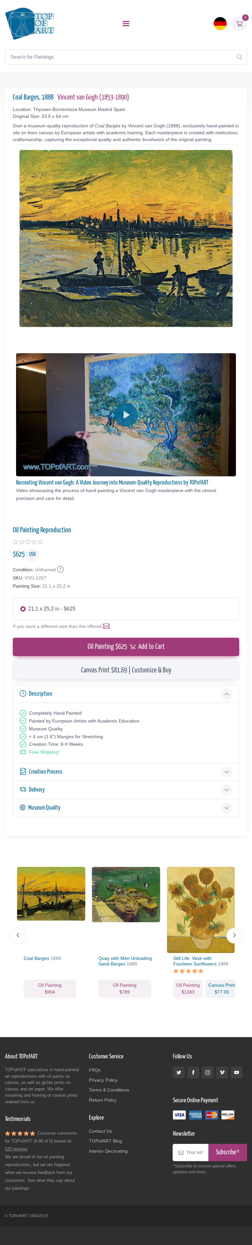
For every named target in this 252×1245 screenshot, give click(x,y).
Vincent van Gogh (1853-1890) (93, 97)
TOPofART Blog (105, 1141)
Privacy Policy (103, 1080)
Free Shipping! (44, 752)
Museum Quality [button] (44, 808)
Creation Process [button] (45, 772)
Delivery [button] (37, 790)
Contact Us (100, 1131)
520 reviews (16, 1148)
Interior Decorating (108, 1151)
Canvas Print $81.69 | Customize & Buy (126, 670)
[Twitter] (179, 1072)
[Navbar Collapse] (126, 23)
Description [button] (40, 694)
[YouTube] (236, 1072)
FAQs (94, 1069)
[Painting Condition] (60, 569)
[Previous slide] (18, 935)
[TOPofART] (29, 23)
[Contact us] (107, 626)
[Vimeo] (222, 1072)
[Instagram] (208, 1072)
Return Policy (102, 1100)
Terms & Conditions (109, 1089)
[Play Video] (126, 415)
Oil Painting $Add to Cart (126, 646)
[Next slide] (234, 935)
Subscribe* (228, 1152)
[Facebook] (193, 1072)
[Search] (239, 57)
